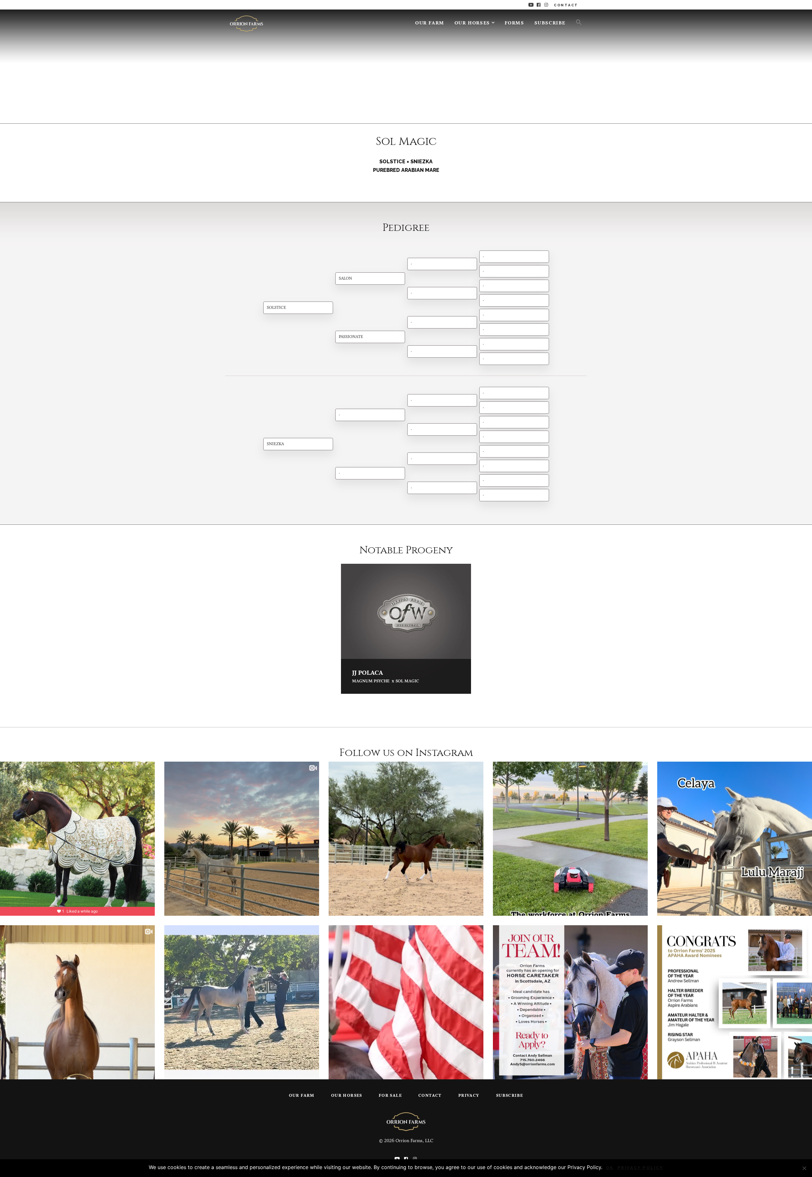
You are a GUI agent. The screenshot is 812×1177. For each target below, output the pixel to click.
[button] (576, 22)
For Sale (390, 1095)
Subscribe (550, 23)
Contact (430, 1095)
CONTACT (566, 5)
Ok (610, 1167)
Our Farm (429, 23)
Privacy (469, 1095)
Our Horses (472, 23)
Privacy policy (640, 1167)
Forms (514, 23)
